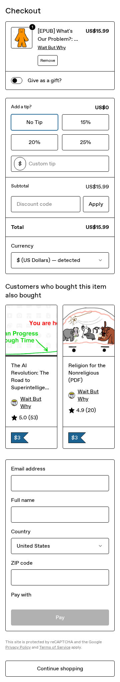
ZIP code (22, 563)
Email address (28, 468)
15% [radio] (86, 122)
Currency (22, 246)
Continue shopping (60, 668)
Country (20, 531)
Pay (60, 617)
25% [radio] (85, 142)
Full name (23, 500)
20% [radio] (34, 142)
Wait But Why (52, 47)
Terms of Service (54, 647)
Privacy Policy (18, 647)
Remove (47, 60)
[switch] (16, 80)
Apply (96, 204)
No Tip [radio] (34, 122)
